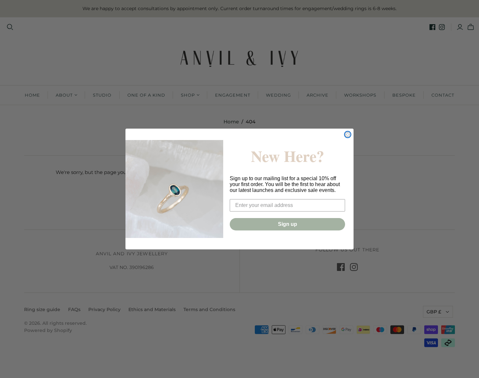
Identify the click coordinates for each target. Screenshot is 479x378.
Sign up (287, 224)
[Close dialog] (347, 134)
